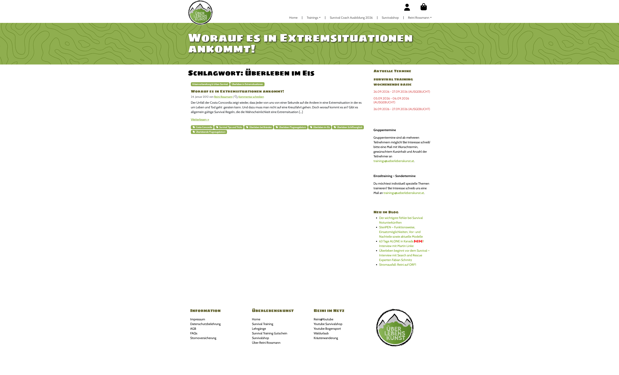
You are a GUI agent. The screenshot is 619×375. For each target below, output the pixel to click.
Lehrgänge (259, 329)
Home (293, 18)
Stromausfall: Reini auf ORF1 (397, 264)
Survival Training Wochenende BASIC (393, 82)
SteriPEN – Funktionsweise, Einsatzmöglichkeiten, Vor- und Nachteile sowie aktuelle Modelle (401, 231)
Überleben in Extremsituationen (247, 84)
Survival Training (262, 324)
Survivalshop (390, 18)
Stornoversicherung (203, 338)
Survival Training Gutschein (269, 333)
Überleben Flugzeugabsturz (292, 127)
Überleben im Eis (321, 127)
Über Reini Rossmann (266, 343)
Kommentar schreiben (251, 96)
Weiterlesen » (200, 119)
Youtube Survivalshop (328, 324)
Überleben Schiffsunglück (349, 127)
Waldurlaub (321, 333)
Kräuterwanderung (326, 338)
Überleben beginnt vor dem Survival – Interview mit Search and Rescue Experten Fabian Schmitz (404, 255)
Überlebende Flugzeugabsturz (210, 131)
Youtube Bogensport (327, 329)
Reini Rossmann (418, 18)
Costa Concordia (203, 127)
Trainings (312, 18)
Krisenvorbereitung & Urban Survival (210, 84)
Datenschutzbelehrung (205, 324)
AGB (193, 329)
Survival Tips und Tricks (230, 127)
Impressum (197, 319)
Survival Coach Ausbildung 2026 (351, 18)
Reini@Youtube (323, 319)
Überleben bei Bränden (260, 127)
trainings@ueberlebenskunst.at (393, 161)
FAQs (193, 333)
